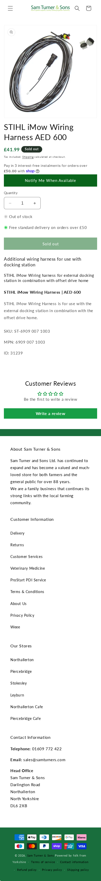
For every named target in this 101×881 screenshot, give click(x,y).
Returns (17, 545)
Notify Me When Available (50, 180)
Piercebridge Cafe (25, 718)
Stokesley (18, 683)
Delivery (17, 533)
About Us (18, 603)
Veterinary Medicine (27, 568)
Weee (15, 627)
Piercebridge (21, 671)
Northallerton (22, 660)
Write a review (50, 413)
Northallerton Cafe (26, 707)
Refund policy (27, 869)
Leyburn (17, 695)
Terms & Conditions (27, 591)
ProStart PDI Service (28, 580)
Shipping (28, 156)
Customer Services (26, 556)
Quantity (11, 193)
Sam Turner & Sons (40, 855)
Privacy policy (52, 869)
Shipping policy (78, 869)
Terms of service (43, 862)
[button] (10, 8)
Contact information (74, 862)
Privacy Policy (22, 615)
